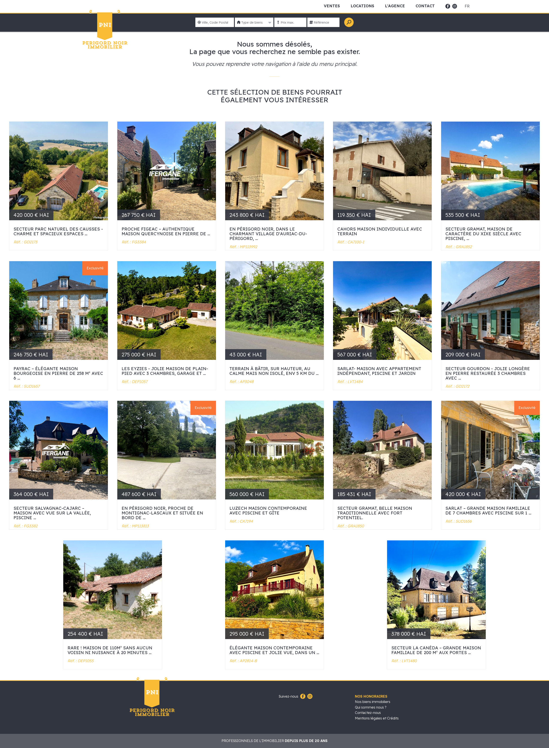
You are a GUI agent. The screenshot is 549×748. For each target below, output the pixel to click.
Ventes (332, 5)
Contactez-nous (368, 712)
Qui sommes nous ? (370, 707)
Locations (362, 5)
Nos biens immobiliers (372, 702)
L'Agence (395, 5)
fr (467, 6)
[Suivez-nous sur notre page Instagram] (309, 696)
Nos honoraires (371, 696)
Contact (425, 5)
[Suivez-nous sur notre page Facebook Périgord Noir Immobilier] (302, 696)
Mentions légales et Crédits (377, 718)
